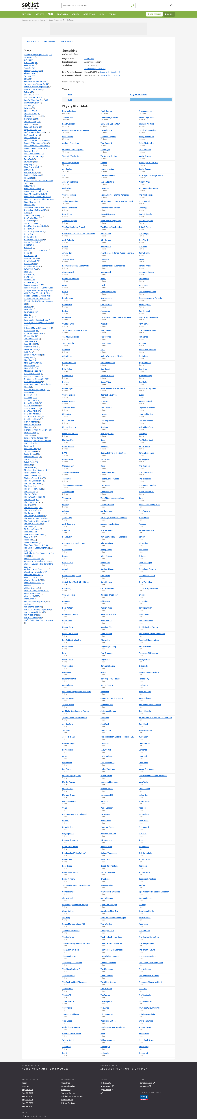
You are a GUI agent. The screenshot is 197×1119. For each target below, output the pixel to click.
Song (32, 41)
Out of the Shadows (32, 416)
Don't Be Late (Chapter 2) (34, 132)
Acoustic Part (29, 68)
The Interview (29, 500)
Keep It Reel (29, 344)
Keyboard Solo (30, 347)
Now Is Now (29, 392)
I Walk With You (30, 269)
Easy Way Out (30, 164)
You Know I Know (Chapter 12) (37, 609)
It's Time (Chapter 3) (32, 333)
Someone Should (31, 457)
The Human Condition (33, 497)
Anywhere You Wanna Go (34, 84)
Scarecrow (28, 435)
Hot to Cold (29, 256)
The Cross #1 (29, 491)
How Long (28, 264)
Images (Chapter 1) (32, 285)
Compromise (29, 119)
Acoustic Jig (29, 65)
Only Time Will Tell (31, 411)
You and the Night (31, 607)
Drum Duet (28, 159)
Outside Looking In (32, 419)
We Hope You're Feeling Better (36, 561)
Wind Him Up (29, 596)
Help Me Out (29, 245)
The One (27, 505)
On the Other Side (31, 403)
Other (66, 41)
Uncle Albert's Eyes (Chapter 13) (37, 553)
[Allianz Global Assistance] (144, 1097)
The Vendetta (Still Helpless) (35, 521)
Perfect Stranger (31, 422)
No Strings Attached (32, 382)
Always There (29, 73)
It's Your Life (29, 336)
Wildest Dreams (30, 588)
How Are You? (30, 258)
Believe (27, 92)
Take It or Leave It (31, 475)
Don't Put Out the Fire (33, 156)
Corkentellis (29, 124)
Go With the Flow (31, 218)
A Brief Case (29, 63)
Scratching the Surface (33, 438)
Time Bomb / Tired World (34, 534)
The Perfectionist (31, 508)
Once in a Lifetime (31, 406)
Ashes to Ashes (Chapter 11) (36, 87)
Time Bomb (29, 532)
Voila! (26, 556)
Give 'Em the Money (32, 215)
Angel (26, 79)
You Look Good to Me (33, 612)
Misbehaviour (29, 365)
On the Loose (29, 400)
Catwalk (27, 108)
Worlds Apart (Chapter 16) (35, 601)
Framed (27, 205)
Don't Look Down (31, 135)
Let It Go (27, 352)
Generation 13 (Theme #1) (35, 207)
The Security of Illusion (33, 516)
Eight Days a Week (31, 167)
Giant (26, 213)
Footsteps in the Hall (32, 189)
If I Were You (29, 282)
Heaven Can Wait (31, 242)
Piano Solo (28, 427)
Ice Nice (27, 280)
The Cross (28, 486)
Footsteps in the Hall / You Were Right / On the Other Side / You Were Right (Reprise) (39, 199)
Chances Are (29, 111)
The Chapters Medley (33, 483)
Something (28, 459)
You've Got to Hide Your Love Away (38, 620)
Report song (80, 82)
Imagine (27, 306)
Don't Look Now (30, 138)
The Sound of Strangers (34, 518)
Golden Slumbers (31, 223)
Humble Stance (30, 266)
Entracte (27, 170)
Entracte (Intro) (30, 172)
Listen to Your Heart (32, 355)
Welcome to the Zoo (32, 575)
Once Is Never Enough (33, 408)
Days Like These (30, 130)
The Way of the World (33, 524)
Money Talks (29, 368)
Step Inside (28, 467)
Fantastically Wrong (32, 175)
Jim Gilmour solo (31, 339)
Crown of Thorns (31, 127)
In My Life (28, 309)
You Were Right (30, 615)
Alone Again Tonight (32, 71)
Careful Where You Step (34, 100)
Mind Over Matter (31, 363)
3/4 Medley (28, 60)
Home (26, 253)
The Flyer (28, 494)
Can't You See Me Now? (33, 97)
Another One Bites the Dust (35, 81)
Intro (26, 315)
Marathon (28, 360)
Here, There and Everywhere (35, 250)
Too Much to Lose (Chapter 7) (36, 548)
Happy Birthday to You (33, 239)
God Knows (29, 221)
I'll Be (26, 272)
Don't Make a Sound (32, 154)
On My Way (29, 395)
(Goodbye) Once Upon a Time (36, 54)
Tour (49, 41)
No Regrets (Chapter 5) (33, 376)
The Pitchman (30, 510)
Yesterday (28, 604)
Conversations (30, 122)
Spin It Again (29, 462)
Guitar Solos (29, 237)
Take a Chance (30, 473)
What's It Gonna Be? (32, 580)
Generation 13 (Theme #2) (35, 210)
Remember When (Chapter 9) (36, 430)
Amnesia (27, 76)
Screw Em (28, 446)
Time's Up (28, 540)
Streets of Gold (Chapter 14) (35, 470)
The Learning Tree (31, 502)
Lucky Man (28, 357)
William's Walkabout (32, 593)
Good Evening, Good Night (35, 226)
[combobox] (98, 5)
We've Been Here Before (34, 572)
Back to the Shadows (33, 89)
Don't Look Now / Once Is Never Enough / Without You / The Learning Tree (37, 148)
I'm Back (27, 274)
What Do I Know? (31, 577)
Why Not (27, 585)
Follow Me (28, 186)
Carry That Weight (31, 103)
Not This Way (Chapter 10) (35, 390)
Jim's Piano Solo (30, 341)
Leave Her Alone (31, 349)
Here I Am (28, 248)
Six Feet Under (30, 451)
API (102, 1093)
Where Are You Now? (32, 583)
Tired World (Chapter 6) (33, 545)
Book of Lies (29, 95)
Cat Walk (27, 105)
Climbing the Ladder (32, 116)
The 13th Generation (32, 481)
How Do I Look (30, 261)
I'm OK (26, 277)
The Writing (29, 526)
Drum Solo (28, 162)
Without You (29, 599)
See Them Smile (30, 449)
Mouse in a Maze (31, 371)
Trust (26, 550)
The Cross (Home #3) (33, 489)
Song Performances (138, 94)
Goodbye (28, 229)
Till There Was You (31, 529)
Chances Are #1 (30, 113)
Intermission (29, 312)
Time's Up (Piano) (31, 542)
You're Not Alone (31, 617)
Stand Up (28, 465)
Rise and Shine (30, 432)
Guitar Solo (28, 234)
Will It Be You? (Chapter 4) (35, 591)
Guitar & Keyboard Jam (34, 231)
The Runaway (30, 513)
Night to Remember (32, 374)
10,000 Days (29, 57)
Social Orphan (30, 454)
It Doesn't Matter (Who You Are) (37, 328)
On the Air (28, 398)
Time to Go (28, 537)
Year (70, 94)
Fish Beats (28, 178)
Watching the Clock (32, 558)
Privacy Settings (68, 1103)
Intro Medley (29, 317)
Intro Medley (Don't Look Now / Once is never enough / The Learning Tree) (39, 322)
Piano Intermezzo (31, 424)
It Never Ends (29, 331)
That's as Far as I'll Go (33, 478)
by (94, 69)
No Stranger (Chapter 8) (34, 379)
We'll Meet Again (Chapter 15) (36, 569)
